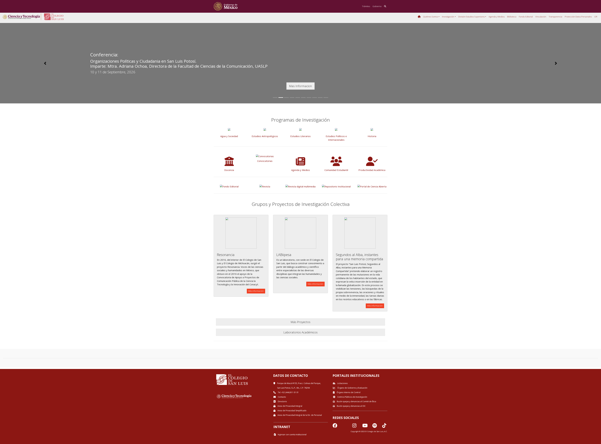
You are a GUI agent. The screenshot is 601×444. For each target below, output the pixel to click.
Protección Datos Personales (578, 16)
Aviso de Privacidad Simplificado (291, 410)
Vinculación (540, 16)
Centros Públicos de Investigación (352, 397)
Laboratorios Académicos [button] (300, 332)
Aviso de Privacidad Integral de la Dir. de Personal (299, 415)
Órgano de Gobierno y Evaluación (352, 388)
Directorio (282, 401)
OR (595, 16)
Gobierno (377, 6)
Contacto (281, 397)
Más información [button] (256, 291)
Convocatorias (264, 160)
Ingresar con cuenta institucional (291, 434)
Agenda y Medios (497, 16)
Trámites (366, 6)
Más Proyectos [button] (300, 322)
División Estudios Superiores (471, 16)
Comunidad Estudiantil (336, 170)
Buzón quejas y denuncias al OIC (351, 406)
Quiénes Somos (430, 16)
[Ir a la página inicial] (225, 6)
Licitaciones (342, 383)
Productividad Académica (371, 170)
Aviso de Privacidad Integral (289, 406)
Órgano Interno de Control (348, 392)
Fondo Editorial (526, 16)
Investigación (448, 16)
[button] (45, 63)
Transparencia (555, 16)
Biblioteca (511, 16)
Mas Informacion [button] (300, 86)
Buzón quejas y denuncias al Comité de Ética (356, 401)
